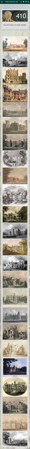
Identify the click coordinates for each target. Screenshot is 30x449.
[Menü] (1, 1)
